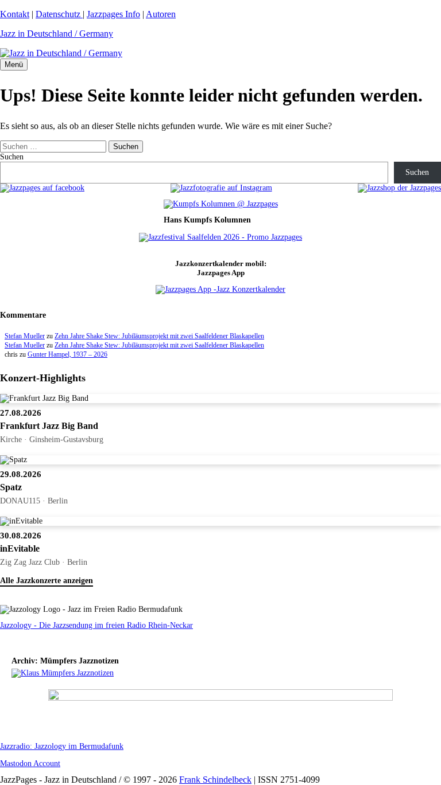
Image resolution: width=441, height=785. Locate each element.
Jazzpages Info (113, 14)
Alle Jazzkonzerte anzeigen (46, 580)
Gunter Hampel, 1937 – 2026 (67, 354)
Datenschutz (59, 14)
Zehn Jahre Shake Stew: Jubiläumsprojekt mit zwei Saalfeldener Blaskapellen (159, 336)
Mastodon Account (30, 763)
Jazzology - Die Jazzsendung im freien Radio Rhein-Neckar (96, 625)
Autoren (161, 14)
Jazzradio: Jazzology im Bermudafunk (61, 746)
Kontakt (14, 14)
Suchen (12, 157)
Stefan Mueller (25, 336)
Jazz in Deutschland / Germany (56, 33)
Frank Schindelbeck (215, 779)
